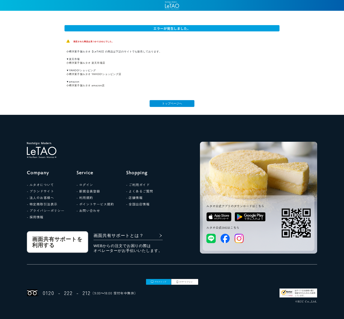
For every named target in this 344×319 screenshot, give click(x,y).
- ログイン (85, 184)
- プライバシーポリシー (45, 210)
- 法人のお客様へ (40, 197)
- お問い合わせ (88, 210)
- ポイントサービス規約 (95, 204)
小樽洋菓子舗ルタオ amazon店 (85, 85)
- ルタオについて (40, 184)
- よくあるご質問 (139, 191)
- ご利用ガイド (138, 184)
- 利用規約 (85, 197)
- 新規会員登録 (88, 191)
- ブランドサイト (40, 191)
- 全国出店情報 (138, 204)
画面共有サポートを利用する (57, 242)
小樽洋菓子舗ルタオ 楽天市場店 (85, 62)
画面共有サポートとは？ (119, 235)
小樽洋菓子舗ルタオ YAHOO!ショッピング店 (93, 74)
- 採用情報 (35, 217)
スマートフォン (186, 282)
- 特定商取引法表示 (42, 204)
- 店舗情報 (134, 197)
